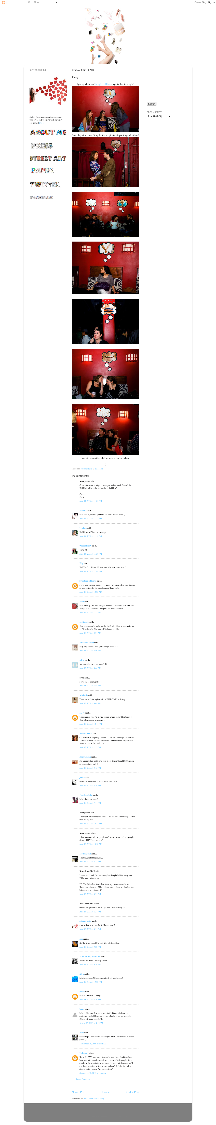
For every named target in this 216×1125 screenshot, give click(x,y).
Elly (81, 563)
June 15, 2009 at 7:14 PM (90, 803)
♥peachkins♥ (85, 545)
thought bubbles (102, 84)
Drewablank (85, 756)
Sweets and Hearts (87, 580)
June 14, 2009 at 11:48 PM (90, 571)
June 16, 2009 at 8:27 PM (90, 911)
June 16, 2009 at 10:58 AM (90, 844)
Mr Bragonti (85, 853)
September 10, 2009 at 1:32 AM (92, 1043)
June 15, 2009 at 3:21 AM (90, 633)
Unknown (83, 1053)
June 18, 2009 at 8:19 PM (90, 999)
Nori (81, 1032)
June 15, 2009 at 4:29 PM (90, 785)
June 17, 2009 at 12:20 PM (90, 982)
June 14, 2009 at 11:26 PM (90, 553)
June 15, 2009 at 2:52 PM (90, 747)
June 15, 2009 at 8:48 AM (90, 685)
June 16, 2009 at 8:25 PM (90, 894)
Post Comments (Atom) (94, 1098)
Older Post (132, 1092)
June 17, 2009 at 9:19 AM (90, 964)
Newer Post (78, 1092)
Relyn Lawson (85, 733)
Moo (41, 122)
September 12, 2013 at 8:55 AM (92, 1073)
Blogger (123, 1116)
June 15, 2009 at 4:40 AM (90, 650)
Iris (81, 938)
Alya (81, 973)
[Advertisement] (164, 140)
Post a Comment (83, 1079)
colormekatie (85, 921)
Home (106, 1092)
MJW (82, 712)
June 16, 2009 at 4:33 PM (90, 861)
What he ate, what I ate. (90, 956)
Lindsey (83, 528)
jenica (82, 777)
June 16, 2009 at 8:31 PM (90, 929)
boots (81, 1009)
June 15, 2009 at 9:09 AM (90, 703)
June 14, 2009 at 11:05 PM (90, 501)
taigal (82, 659)
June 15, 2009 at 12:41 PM (90, 723)
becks (82, 991)
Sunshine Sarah (86, 642)
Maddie (83, 510)
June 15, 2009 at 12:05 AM (90, 591)
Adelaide (83, 695)
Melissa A (84, 621)
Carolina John (85, 794)
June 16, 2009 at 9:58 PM (90, 946)
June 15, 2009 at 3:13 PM (90, 767)
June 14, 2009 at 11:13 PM (90, 518)
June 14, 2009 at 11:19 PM (90, 536)
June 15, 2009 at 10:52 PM (90, 823)
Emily (82, 601)
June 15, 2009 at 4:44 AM (90, 668)
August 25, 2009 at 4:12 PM (91, 1023)
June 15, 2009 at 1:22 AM (90, 612)
